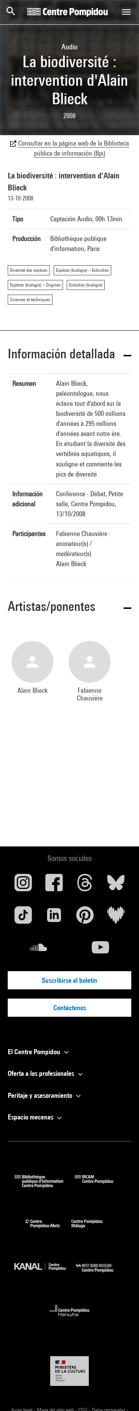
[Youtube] (100, 950)
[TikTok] (23, 917)
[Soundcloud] (39, 950)
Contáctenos (69, 1008)
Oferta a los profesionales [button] (42, 1073)
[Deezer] (115, 917)
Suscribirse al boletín (69, 980)
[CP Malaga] (92, 1230)
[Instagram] (23, 885)
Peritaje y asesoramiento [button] (41, 1095)
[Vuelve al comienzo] (120, 1392)
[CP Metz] (48, 1230)
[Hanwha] (70, 1318)
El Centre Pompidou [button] (35, 1052)
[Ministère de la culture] (69, 1371)
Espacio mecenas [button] (31, 1117)
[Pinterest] (85, 917)
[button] (69, 355)
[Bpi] (44, 1185)
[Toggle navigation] (126, 12)
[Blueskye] (115, 885)
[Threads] (85, 885)
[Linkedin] (54, 917)
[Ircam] (100, 1185)
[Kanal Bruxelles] (45, 1274)
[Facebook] (54, 885)
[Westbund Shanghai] (100, 1274)
